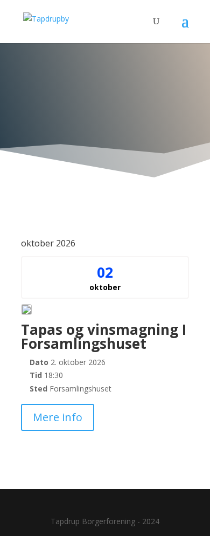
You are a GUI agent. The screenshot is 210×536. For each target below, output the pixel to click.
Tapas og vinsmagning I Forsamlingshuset (103, 336)
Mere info (57, 417)
